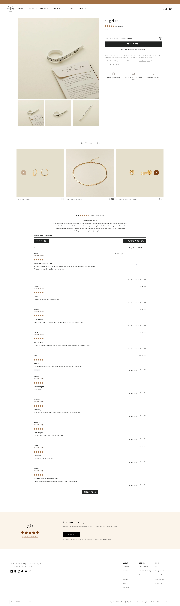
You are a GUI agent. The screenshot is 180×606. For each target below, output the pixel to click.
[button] (137, 264)
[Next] (156, 172)
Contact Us (158, 583)
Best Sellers (32, 8)
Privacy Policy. (107, 539)
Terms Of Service (158, 602)
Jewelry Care (159, 575)
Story (91, 8)
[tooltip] (96, 220)
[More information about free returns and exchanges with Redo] (160, 38)
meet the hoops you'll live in (90, 2)
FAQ (156, 567)
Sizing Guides (159, 571)
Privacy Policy (146, 602)
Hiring (124, 583)
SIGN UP (71, 534)
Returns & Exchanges (145, 571)
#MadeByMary (160, 579)
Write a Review (137, 241)
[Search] (163, 9)
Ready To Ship (59, 8)
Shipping (141, 575)
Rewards (83, 8)
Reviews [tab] (38, 235)
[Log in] (166, 9)
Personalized (45, 8)
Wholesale (126, 587)
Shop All (21, 8)
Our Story (126, 567)
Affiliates (125, 579)
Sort (130, 248)
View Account (143, 567)
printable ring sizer (144, 61)
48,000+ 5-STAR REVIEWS (30, 537)
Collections (71, 8)
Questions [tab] (48, 235)
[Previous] (23, 172)
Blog (124, 575)
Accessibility (135, 602)
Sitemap (168, 602)
